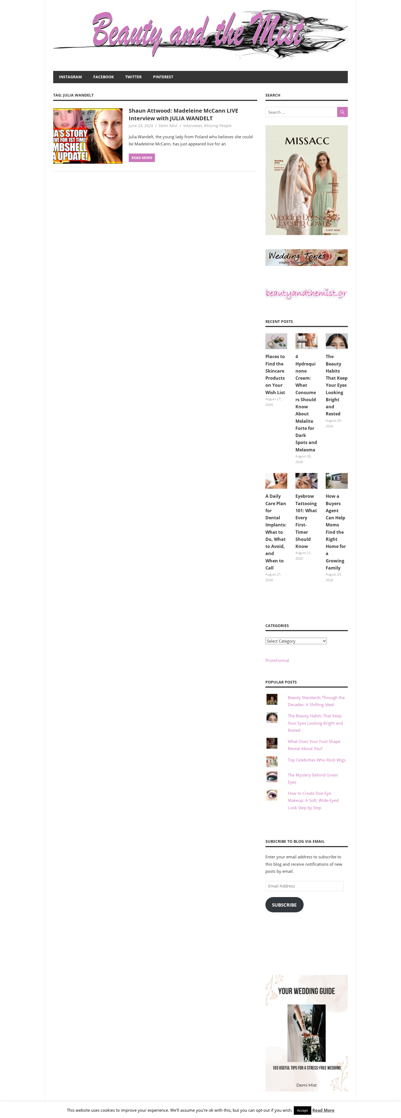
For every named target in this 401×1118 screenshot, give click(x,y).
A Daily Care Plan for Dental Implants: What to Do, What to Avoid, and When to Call (275, 532)
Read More (323, 1110)
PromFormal (277, 660)
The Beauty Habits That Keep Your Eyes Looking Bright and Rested (337, 385)
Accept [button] (302, 1110)
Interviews (192, 125)
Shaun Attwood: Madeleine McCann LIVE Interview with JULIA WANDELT (183, 114)
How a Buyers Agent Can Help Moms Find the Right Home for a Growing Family (336, 532)
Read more (141, 157)
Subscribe (284, 905)
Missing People (218, 125)
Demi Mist (168, 125)
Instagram (70, 76)
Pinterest (163, 76)
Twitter (133, 76)
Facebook (103, 76)
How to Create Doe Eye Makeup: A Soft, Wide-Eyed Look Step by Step (313, 800)
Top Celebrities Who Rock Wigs (317, 760)
